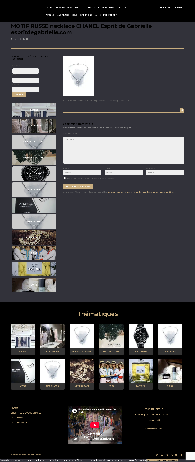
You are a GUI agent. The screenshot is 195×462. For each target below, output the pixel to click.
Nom (66, 168)
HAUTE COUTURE (83, 7)
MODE (96, 7)
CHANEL (49, 7)
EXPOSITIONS (86, 15)
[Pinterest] (162, 455)
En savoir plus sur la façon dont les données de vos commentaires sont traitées (142, 192)
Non (153, 460)
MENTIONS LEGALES (21, 422)
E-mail (109, 168)
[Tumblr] (167, 455)
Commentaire (71, 133)
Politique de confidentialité (167, 460)
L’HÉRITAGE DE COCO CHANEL (26, 413)
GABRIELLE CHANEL (64, 7)
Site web (150, 168)
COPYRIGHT (17, 417)
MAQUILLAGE (63, 15)
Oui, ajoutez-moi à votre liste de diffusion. (90, 178)
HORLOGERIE (108, 7)
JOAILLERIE (121, 7)
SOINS (74, 15)
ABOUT (14, 408)
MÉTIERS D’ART (110, 15)
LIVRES (98, 15)
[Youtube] (171, 455)
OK (148, 460)
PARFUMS (50, 15)
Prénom (16, 66)
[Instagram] (157, 455)
